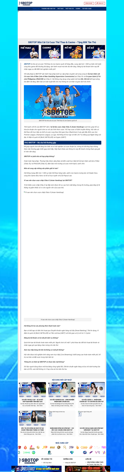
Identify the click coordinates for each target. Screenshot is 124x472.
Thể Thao (60, 8)
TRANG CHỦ (36, 8)
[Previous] (21, 24)
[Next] (102, 24)
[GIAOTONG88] (87, 469)
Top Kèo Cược (87, 8)
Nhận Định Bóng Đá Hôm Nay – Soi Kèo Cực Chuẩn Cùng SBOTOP (62, 429)
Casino (78, 8)
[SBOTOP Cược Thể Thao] (36, 469)
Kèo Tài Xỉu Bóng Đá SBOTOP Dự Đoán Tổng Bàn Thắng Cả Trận (32, 429)
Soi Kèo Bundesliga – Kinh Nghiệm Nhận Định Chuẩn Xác (62, 400)
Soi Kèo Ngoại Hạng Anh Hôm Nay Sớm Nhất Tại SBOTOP (91, 429)
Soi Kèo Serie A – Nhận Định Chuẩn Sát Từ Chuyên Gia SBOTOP (91, 400)
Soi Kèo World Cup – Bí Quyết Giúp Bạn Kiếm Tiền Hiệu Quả (32, 400)
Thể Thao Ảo (69, 8)
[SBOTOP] (25, 3)
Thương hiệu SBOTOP (48, 8)
